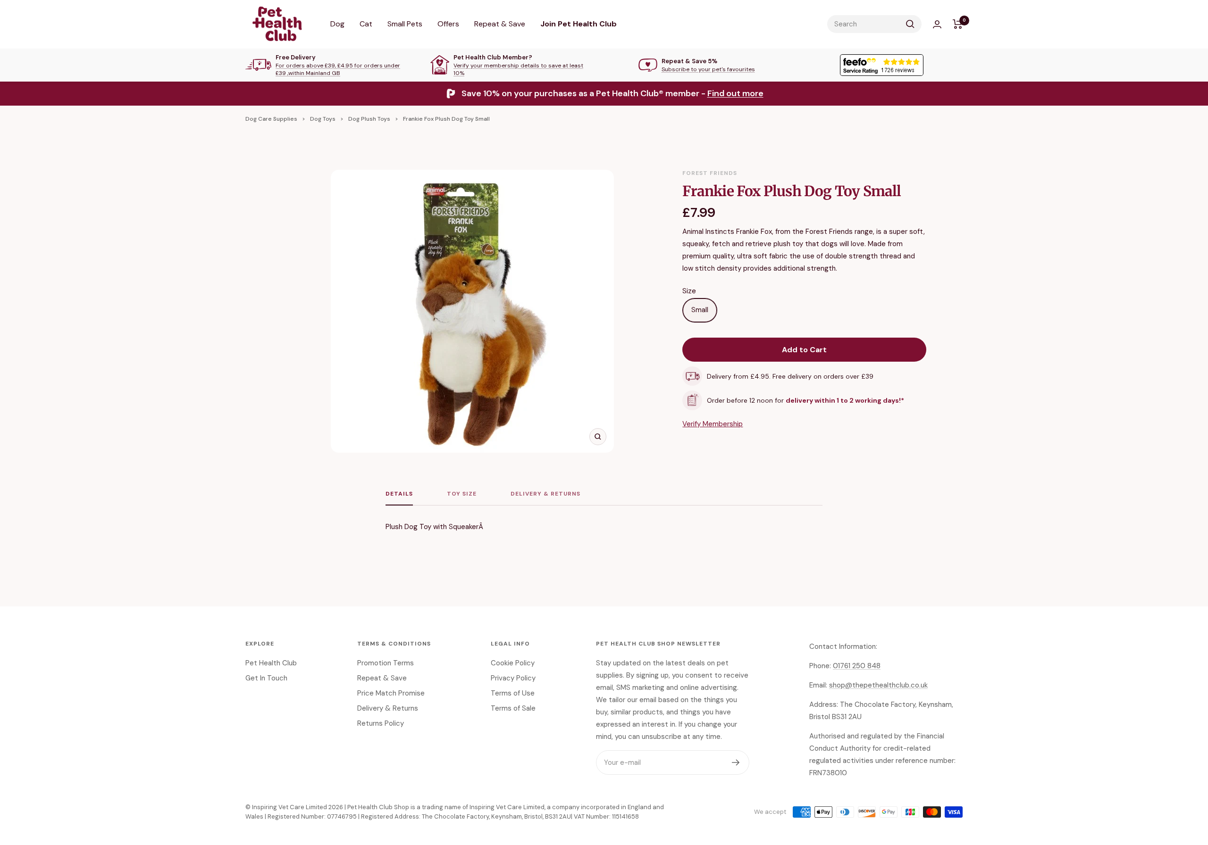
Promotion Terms (385, 663)
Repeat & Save (499, 24)
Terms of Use (513, 693)
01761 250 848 (857, 666)
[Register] (736, 762)
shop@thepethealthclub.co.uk (878, 685)
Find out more (735, 93)
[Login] (937, 24)
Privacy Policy (513, 678)
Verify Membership (712, 424)
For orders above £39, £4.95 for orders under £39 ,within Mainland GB (338, 69)
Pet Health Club (271, 663)
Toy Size (462, 493)
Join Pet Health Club (578, 24)
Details (399, 493)
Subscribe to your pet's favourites (708, 69)
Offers (448, 24)
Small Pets (404, 24)
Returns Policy (380, 723)
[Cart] (958, 24)
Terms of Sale (513, 708)
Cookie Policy (513, 663)
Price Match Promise (391, 693)
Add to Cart (804, 350)
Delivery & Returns (545, 493)
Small (699, 310)
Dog (337, 24)
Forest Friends (709, 173)
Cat (366, 24)
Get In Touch (266, 678)
